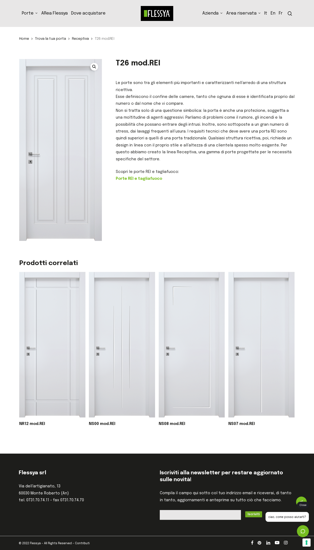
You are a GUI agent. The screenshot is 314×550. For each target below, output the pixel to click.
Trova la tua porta (50, 39)
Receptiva (80, 39)
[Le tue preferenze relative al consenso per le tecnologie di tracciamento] (306, 542)
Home (24, 39)
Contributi (82, 543)
